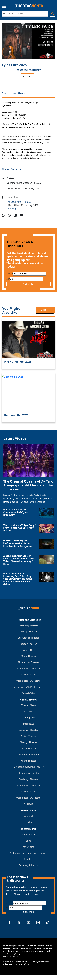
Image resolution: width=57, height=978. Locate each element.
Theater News (28, 705)
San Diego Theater (28, 779)
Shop (28, 840)
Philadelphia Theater (28, 662)
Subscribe (28, 284)
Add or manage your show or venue (28, 853)
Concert (27, 76)
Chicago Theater (28, 631)
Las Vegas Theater (28, 650)
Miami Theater (28, 656)
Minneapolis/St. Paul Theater (28, 686)
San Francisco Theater (28, 668)
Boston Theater (28, 643)
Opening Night (28, 717)
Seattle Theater (29, 674)
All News (28, 803)
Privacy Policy (9, 964)
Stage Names (28, 834)
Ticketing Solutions (28, 865)
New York (28, 816)
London (28, 822)
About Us (28, 859)
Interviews (28, 723)
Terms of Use (23, 964)
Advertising (28, 846)
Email (9, 273)
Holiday (36, 69)
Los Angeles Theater (28, 637)
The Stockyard (14, 201)
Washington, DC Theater (28, 680)
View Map (11, 208)
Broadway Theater (28, 625)
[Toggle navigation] (1, 5)
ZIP (8, 278)
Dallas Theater (28, 748)
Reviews (28, 711)
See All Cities (28, 693)
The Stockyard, (23, 69)
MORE (44, 309)
